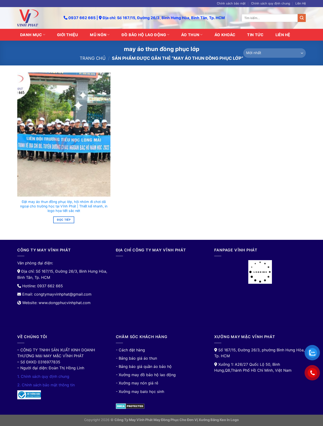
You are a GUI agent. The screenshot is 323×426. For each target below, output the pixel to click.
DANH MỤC (31, 34)
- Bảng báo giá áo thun (136, 358)
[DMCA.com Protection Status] (130, 405)
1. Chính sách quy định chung (43, 376)
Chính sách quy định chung (270, 3)
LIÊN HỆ (282, 34)
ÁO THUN (190, 34)
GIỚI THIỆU (67, 34)
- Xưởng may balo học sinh (140, 391)
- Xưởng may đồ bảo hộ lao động (146, 374)
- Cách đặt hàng (130, 350)
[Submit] (302, 18)
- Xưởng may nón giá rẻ (137, 383)
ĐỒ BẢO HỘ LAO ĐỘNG (144, 34)
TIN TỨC (255, 34)
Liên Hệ (300, 3)
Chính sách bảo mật (231, 3)
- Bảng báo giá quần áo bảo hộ (144, 366)
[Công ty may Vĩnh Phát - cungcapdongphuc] (37, 18)
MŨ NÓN (98, 34)
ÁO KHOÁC (225, 34)
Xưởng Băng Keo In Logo (219, 420)
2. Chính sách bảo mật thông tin (46, 385)
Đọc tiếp (63, 219)
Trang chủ (93, 58)
